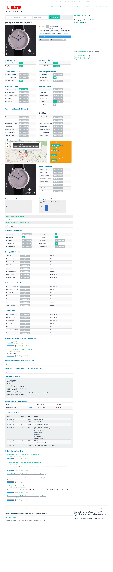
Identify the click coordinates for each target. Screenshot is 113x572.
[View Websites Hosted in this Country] (57, 150)
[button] (26, 152)
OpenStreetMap (37, 161)
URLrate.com (105, 508)
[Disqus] (56, 548)
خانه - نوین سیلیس (12, 341)
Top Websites (93, 506)
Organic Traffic (81, 51)
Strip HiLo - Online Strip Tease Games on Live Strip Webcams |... (26, 474)
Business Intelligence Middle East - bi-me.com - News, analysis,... (26, 496)
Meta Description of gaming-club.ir (17, 222)
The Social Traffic (10, 517)
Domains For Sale (72, 1)
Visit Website (44, 40)
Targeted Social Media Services (83, 59)
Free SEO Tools (87, 1)
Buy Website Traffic (80, 55)
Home (54, 1)
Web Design (79, 1)
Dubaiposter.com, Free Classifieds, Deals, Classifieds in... (24, 454)
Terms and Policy (86, 506)
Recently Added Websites (102, 506)
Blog (107, 1)
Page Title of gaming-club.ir (15, 216)
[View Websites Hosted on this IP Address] (61, 145)
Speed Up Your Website (81, 15)
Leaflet (29, 161)
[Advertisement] (88, 36)
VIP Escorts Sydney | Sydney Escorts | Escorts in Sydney (24, 462)
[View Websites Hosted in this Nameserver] (30, 407)
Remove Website (77, 506)
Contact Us (102, 1)
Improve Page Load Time (61, 1)
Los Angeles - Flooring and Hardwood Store (20, 486)
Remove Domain (95, 1)
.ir (43, 30)
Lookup (55, 17)
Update (54, 40)
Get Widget (62, 40)
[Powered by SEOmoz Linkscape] (63, 101)
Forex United (78, 57)
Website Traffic (89, 20)
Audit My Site (78, 22)
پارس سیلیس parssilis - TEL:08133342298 (19, 349)
